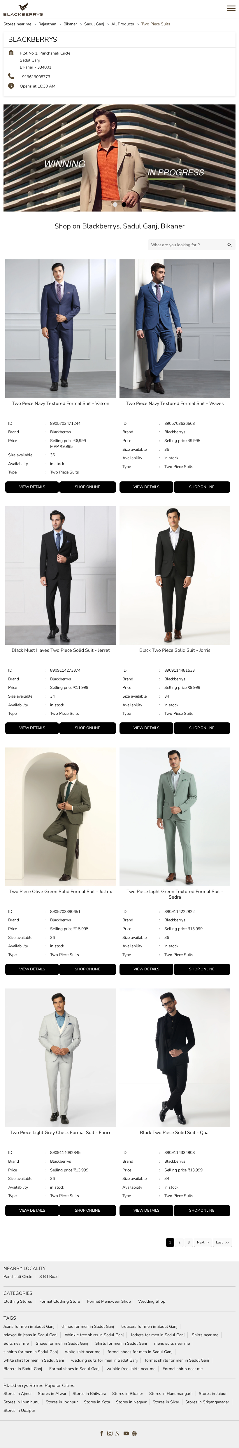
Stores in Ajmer (17, 1393)
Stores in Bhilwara (89, 1393)
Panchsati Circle (17, 1277)
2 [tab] (124, 204)
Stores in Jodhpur (62, 1402)
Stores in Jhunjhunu (21, 1402)
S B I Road (49, 1277)
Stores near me (17, 24)
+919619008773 (35, 77)
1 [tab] (115, 204)
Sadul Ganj (94, 24)
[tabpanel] (119, 158)
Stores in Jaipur (213, 1393)
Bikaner (70, 24)
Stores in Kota (97, 1402)
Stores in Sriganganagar (207, 1402)
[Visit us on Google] (119, 1434)
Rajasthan (47, 24)
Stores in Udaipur (19, 1410)
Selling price (61, 440)
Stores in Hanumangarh (171, 1393)
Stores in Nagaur (131, 1402)
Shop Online (87, 486)
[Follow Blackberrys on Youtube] (128, 1434)
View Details (32, 486)
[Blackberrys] (23, 9)
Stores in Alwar (52, 1393)
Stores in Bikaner (127, 1393)
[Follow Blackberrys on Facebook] (103, 1434)
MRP (55, 446)
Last (219, 1242)
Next (200, 1242)
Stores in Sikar (166, 1402)
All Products (122, 24)
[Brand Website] (136, 1434)
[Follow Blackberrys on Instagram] (111, 1434)
